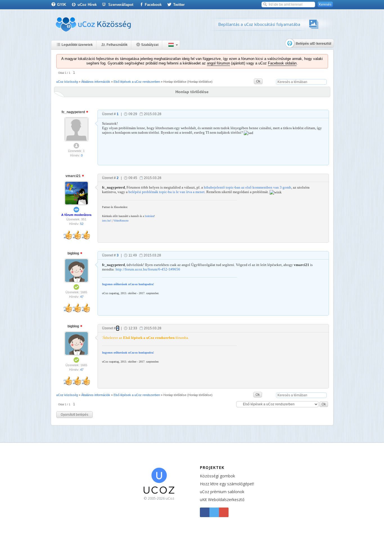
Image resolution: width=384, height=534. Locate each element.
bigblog (73, 253)
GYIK (61, 5)
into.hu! (106, 220)
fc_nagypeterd (74, 112)
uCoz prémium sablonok (222, 491)
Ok (258, 81)
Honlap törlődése (174, 81)
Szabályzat (150, 45)
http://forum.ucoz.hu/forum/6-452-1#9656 (148, 269)
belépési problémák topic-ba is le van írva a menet (166, 192)
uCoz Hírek (87, 5)
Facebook (153, 5)
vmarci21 (73, 176)
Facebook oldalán (282, 63)
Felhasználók (117, 45)
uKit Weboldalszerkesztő (222, 499)
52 (81, 223)
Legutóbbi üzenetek (77, 45)
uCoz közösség (67, 81)
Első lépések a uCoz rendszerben (137, 81)
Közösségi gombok (217, 476)
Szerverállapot (120, 5)
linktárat (149, 216)
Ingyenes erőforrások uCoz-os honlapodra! (128, 284)
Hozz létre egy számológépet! (227, 483)
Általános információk (95, 81)
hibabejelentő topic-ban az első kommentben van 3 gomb (247, 187)
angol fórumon (218, 63)
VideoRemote (120, 220)
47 (81, 296)
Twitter (179, 5)
